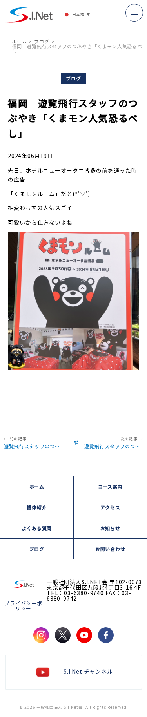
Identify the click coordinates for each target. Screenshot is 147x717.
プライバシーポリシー (23, 605)
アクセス (110, 507)
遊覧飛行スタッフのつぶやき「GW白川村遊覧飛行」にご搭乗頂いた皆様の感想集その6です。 (113, 446)
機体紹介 (37, 507)
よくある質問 (37, 528)
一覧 (73, 442)
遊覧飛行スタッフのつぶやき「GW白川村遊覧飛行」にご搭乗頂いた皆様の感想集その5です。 (33, 446)
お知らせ (110, 528)
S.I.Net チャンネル (88, 671)
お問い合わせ (110, 548)
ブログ (41, 41)
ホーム (19, 41)
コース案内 (110, 486)
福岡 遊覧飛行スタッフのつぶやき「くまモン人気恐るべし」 (77, 48)
